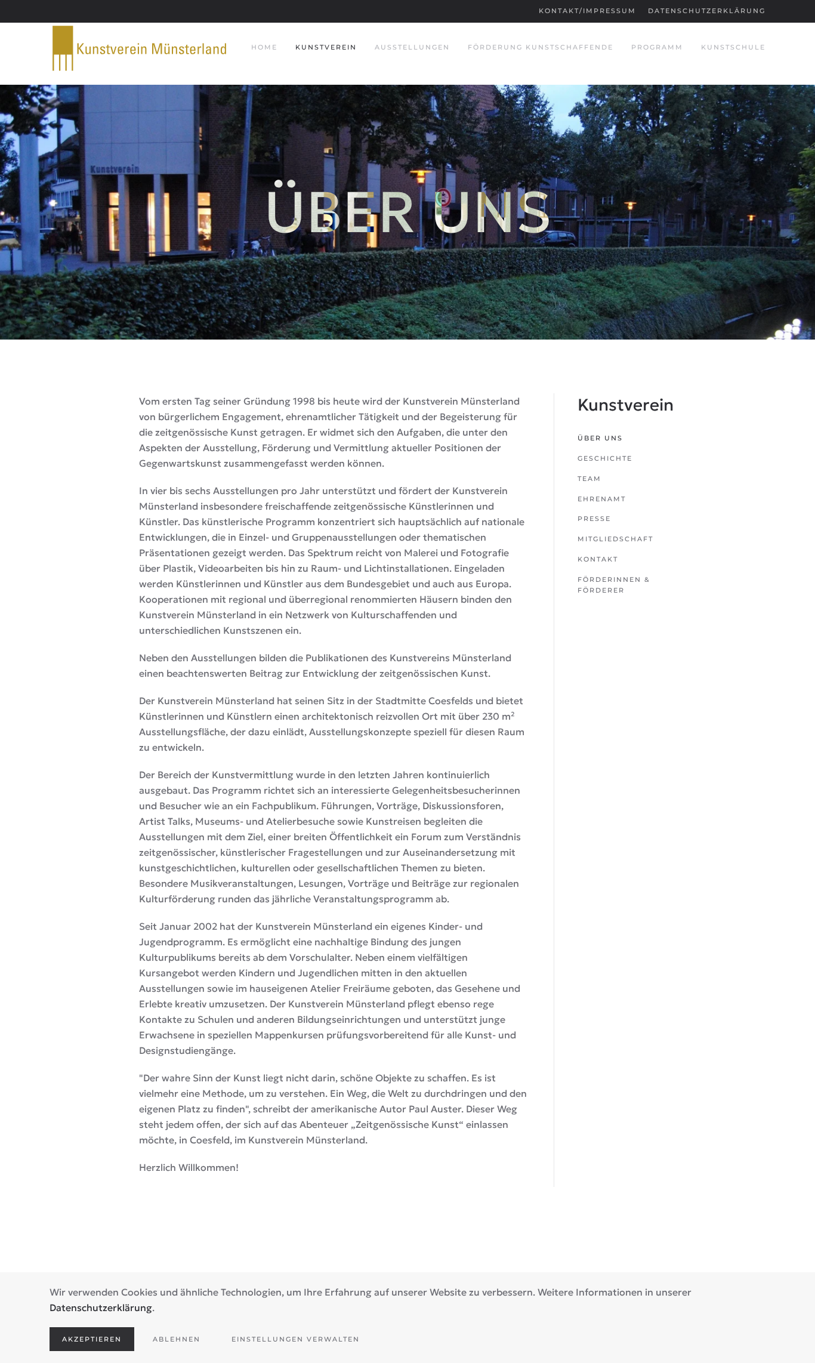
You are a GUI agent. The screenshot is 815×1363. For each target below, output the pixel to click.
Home (264, 47)
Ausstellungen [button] (412, 47)
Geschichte (605, 458)
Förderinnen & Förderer (614, 584)
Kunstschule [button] (733, 47)
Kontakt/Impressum (587, 11)
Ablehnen (176, 1339)
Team (589, 478)
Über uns (600, 438)
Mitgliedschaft (615, 539)
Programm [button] (657, 47)
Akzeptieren (92, 1339)
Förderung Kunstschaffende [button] (540, 47)
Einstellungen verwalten (295, 1339)
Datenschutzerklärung (706, 11)
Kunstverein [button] (326, 47)
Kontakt (598, 559)
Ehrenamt (602, 499)
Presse (594, 518)
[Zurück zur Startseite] (139, 48)
